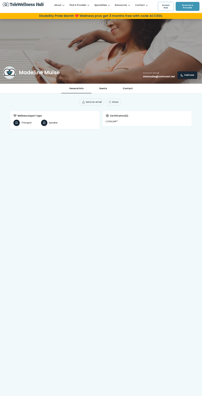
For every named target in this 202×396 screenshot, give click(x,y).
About (57, 5)
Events (103, 88)
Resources (121, 5)
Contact (140, 5)
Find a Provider (77, 5)
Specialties (100, 5)
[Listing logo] (9, 72)
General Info (76, 88)
